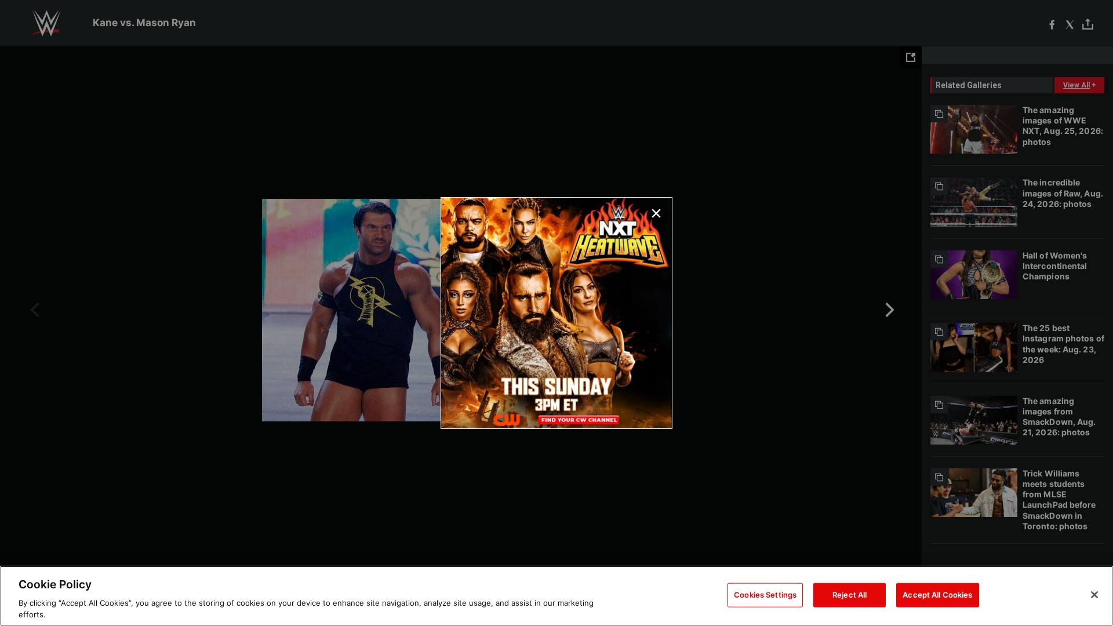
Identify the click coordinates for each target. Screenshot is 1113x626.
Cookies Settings (765, 594)
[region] (556, 596)
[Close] (1094, 594)
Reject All (849, 594)
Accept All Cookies (937, 594)
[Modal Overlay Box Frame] (556, 313)
